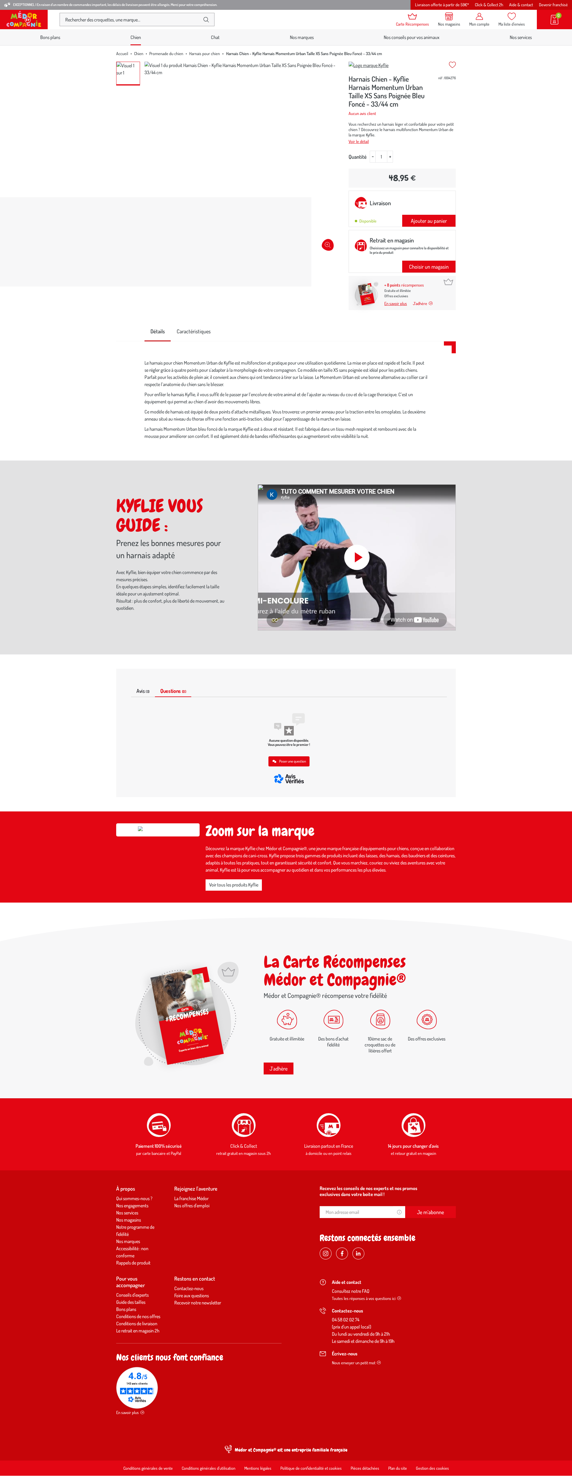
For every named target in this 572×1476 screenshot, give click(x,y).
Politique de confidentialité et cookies (311, 1468)
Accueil (122, 53)
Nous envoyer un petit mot (353, 1362)
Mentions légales (257, 1468)
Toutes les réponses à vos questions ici (364, 1298)
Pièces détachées (365, 1468)
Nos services (521, 37)
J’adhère (420, 303)
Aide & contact (521, 4)
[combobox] (132, 19)
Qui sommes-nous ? (134, 1198)
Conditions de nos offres (138, 1316)
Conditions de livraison (136, 1323)
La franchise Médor (191, 1198)
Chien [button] (135, 37)
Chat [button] (215, 37)
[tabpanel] (286, 401)
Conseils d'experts (132, 1295)
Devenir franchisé (553, 4)
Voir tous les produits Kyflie (233, 885)
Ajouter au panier (429, 220)
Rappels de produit (133, 1263)
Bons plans (50, 37)
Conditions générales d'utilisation (208, 1468)
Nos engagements (132, 1206)
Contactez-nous (188, 1288)
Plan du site (397, 1468)
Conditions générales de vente (148, 1468)
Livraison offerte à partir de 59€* (442, 4)
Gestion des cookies (432, 1468)
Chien (138, 53)
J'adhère (278, 1068)
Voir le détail (359, 141)
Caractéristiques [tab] (194, 331)
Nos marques (302, 37)
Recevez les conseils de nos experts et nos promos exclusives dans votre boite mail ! (368, 1191)
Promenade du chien (166, 53)
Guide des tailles (130, 1302)
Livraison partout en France (328, 1146)
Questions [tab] (173, 691)
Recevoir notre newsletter (197, 1303)
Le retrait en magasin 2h (137, 1331)
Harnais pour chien (204, 53)
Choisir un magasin (429, 266)
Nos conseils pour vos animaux (411, 37)
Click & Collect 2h (489, 4)
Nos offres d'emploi (191, 1206)
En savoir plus (395, 303)
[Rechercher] (206, 19)
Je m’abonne (430, 1212)
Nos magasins (128, 1220)
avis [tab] (143, 691)
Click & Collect (243, 1146)
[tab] (157, 331)
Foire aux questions (191, 1295)
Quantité (358, 156)
